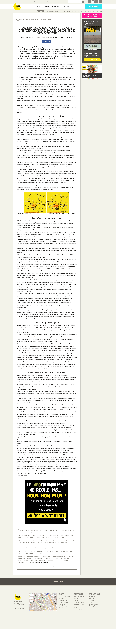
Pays (32, 6)
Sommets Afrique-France (51, 11)
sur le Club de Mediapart (42, 562)
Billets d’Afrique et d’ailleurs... (62, 37)
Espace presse (50, 1)
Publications (65, 6)
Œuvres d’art (98, 11)
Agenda (31, 1)
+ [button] (31, 595)
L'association (25, 6)
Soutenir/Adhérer (93, 6)
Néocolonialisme (68, 11)
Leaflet (47, 610)
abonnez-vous (93, 60)
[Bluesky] (93, 2)
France (61, 11)
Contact (36, 1)
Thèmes (38, 6)
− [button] (31, 598)
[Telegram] (89, 2)
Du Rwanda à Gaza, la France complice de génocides (92, 15)
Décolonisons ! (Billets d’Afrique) (51, 6)
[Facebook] (96, 2)
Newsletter (43, 1)
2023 (40, 19)
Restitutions (90, 11)
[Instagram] (100, 2)
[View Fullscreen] (31, 601)
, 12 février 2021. (43, 532)
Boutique (25, 1)
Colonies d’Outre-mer (80, 11)
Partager (47, 41)
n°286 (57, 183)
